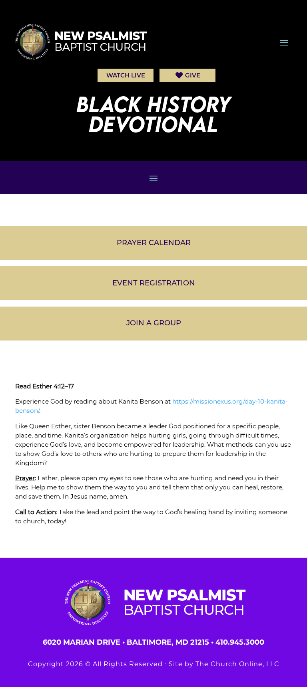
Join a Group (153, 323)
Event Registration (153, 283)
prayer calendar (154, 242)
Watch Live (125, 75)
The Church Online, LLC (237, 664)
